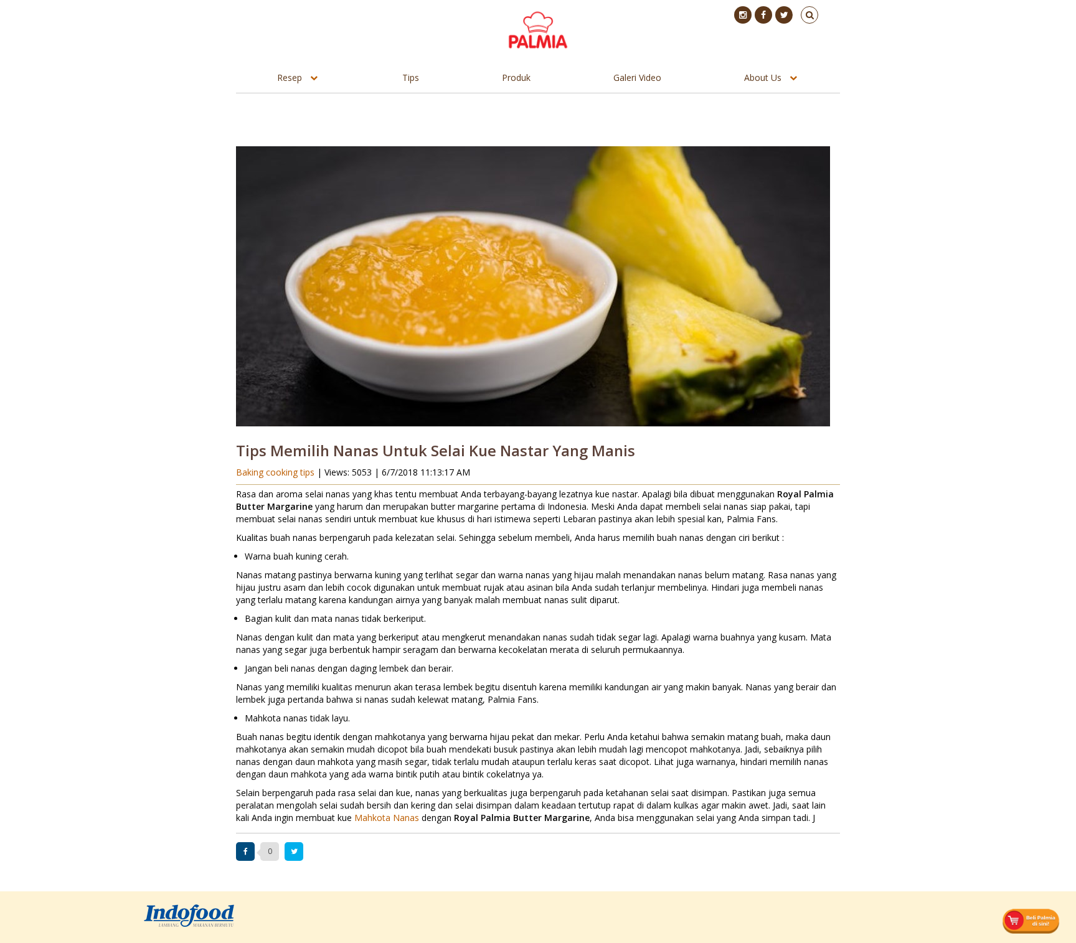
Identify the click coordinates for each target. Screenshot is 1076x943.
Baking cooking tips (276, 472)
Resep (289, 77)
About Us (762, 77)
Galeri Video (637, 77)
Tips (410, 77)
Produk (516, 77)
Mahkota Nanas (386, 817)
